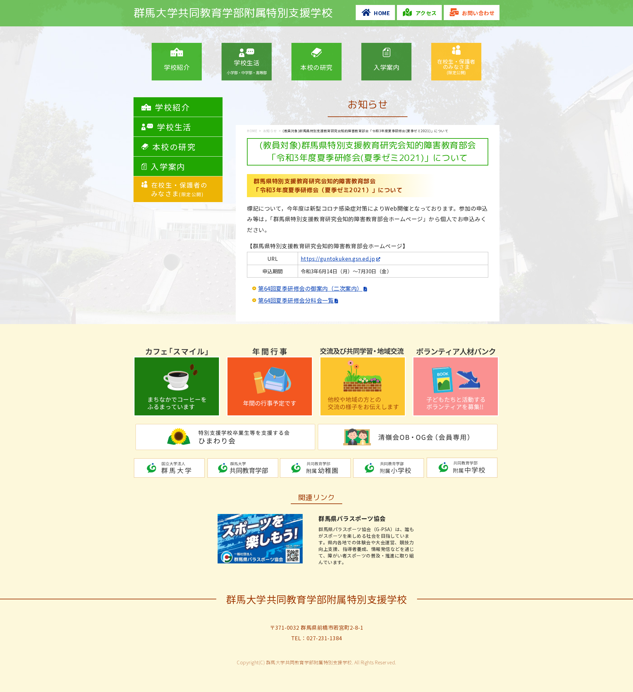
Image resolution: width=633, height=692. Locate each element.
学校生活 (247, 66)
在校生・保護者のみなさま (456, 66)
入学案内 (386, 67)
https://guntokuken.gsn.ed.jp (338, 258)
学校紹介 (177, 67)
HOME (382, 13)
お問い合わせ (478, 13)
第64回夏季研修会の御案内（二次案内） (310, 288)
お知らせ (270, 130)
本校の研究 (316, 67)
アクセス (426, 13)
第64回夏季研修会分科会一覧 (296, 300)
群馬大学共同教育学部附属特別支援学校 (233, 12)
